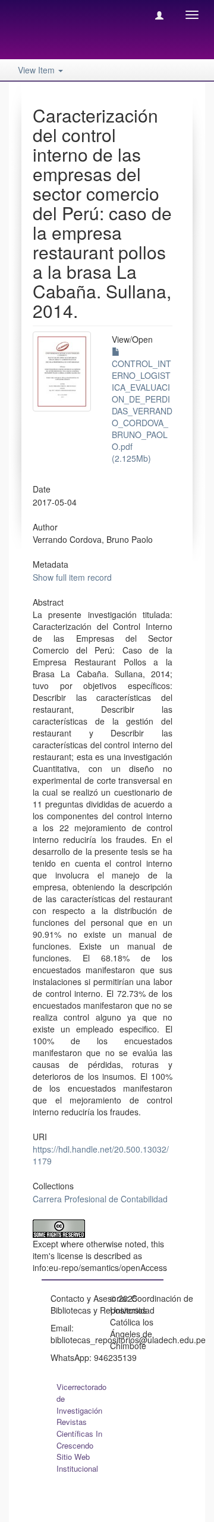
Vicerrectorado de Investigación (81, 1398)
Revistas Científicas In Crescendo (79, 1433)
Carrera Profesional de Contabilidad (100, 1199)
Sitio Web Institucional (77, 1462)
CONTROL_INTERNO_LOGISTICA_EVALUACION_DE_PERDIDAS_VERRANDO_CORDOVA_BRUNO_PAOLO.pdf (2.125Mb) (142, 411)
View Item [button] (37, 70)
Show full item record (72, 577)
